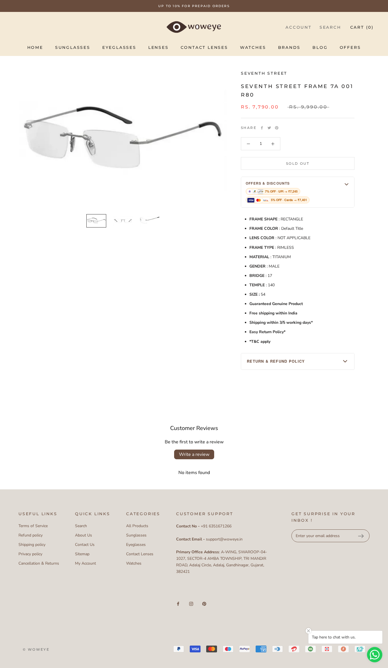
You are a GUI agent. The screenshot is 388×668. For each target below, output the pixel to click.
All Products (137, 526)
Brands (289, 47)
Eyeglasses (119, 47)
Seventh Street (264, 73)
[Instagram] (191, 603)
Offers (350, 47)
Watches (253, 47)
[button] (297, 192)
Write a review (194, 454)
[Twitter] (269, 128)
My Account (85, 563)
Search (330, 27)
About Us (83, 535)
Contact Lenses (204, 47)
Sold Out (297, 163)
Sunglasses (72, 47)
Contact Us (85, 544)
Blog (319, 47)
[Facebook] (262, 128)
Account (298, 27)
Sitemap (82, 554)
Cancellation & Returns (38, 563)
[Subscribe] (361, 536)
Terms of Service (33, 526)
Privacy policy (30, 554)
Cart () (362, 27)
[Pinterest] (276, 128)
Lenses (158, 47)
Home (35, 47)
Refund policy (30, 535)
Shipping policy (31, 544)
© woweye (36, 649)
